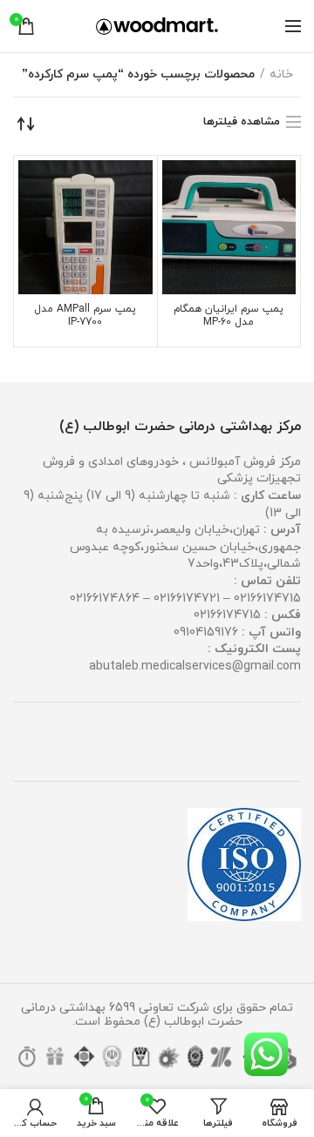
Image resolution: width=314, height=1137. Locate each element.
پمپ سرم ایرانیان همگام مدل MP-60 (228, 316)
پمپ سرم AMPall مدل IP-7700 (85, 316)
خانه (281, 74)
